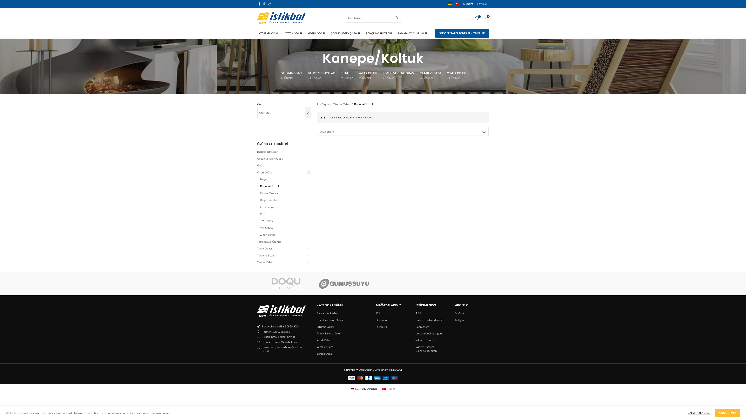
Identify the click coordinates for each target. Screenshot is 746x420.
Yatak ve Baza (265, 255)
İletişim (459, 320)
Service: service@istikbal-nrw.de (281, 342)
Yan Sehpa (266, 227)
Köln (379, 313)
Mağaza (459, 313)
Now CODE (396, 369)
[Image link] (281, 310)
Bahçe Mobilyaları (267, 151)
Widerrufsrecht (425, 340)
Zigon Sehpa (267, 234)
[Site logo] (281, 17)
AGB (418, 313)
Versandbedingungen (429, 333)
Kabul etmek (727, 412)
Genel (261, 165)
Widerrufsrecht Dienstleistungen (426, 348)
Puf (262, 213)
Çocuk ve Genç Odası (270, 158)
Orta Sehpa (267, 207)
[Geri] (317, 58)
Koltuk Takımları (269, 193)
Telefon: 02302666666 (276, 331)
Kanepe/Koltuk (270, 186)
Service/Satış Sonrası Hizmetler (462, 33)
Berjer (264, 179)
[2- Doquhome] (286, 283)
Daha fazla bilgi (699, 412)
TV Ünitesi (266, 220)
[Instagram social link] (264, 4)
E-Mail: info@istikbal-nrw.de (278, 336)
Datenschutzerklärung (429, 320)
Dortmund (382, 320)
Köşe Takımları (269, 200)
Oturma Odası (266, 172)
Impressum (422, 326)
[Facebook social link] (259, 4)
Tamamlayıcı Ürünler (269, 241)
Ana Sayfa (323, 104)
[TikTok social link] (269, 4)
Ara (259, 104)
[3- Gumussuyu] (344, 283)
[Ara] (308, 112)
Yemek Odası (265, 262)
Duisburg (381, 326)
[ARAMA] (396, 18)
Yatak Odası (264, 248)
